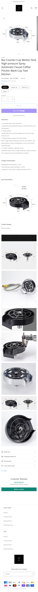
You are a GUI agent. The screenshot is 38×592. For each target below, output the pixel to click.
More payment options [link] (19, 115)
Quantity (3, 95)
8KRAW (16, 588)
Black (5, 91)
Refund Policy (8, 521)
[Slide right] (23, 54)
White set (25, 87)
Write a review (19, 489)
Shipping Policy (8, 525)
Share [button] (5, 470)
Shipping (3, 80)
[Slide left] (15, 54)
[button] (2, 8)
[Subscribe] (32, 574)
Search (6, 512)
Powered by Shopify (22, 588)
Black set (14, 87)
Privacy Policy (8, 517)
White (5, 87)
